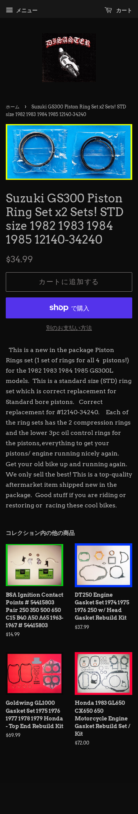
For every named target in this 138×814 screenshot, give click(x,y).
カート (123, 10)
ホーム (13, 107)
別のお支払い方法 (69, 328)
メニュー (26, 10)
